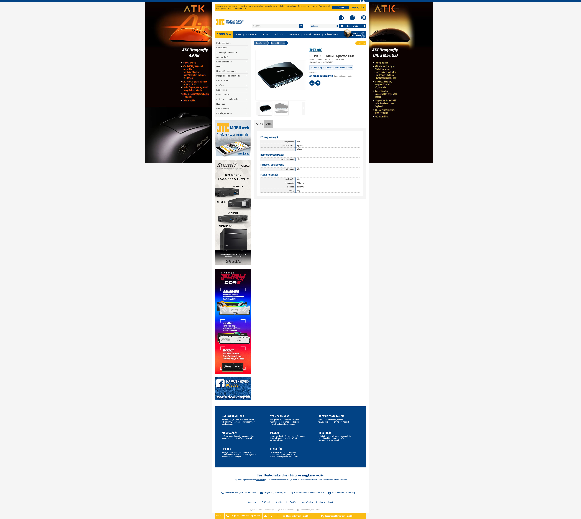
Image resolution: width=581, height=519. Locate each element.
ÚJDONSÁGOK (252, 34)
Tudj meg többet (358, 7)
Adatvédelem (307, 502)
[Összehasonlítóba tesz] (312, 83)
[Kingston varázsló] (363, 17)
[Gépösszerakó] (341, 17)
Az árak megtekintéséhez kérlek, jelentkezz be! (331, 68)
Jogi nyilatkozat (326, 502)
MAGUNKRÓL (294, 34)
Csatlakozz (260, 480)
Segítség (252, 502)
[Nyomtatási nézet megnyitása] (317, 83)
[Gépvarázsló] (352, 17)
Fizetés (293, 502)
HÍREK (238, 34)
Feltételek (266, 502)
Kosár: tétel (352, 26)
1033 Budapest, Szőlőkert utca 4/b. (309, 492)
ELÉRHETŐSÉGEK (331, 34)
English (363, 1)
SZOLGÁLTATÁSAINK (312, 34)
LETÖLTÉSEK (279, 34)
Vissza (362, 43)
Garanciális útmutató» (342, 76)
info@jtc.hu (269, 492)
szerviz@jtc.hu (280, 492)
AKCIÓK (266, 34)
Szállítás (280, 502)
